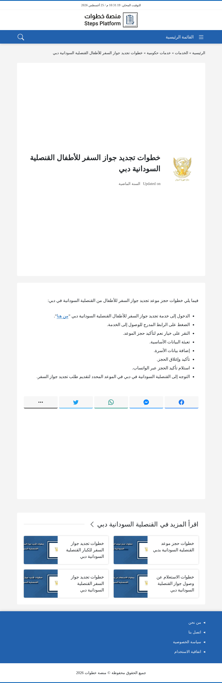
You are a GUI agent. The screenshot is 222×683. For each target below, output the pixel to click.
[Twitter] (76, 402)
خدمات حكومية (159, 53)
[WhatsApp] (111, 402)
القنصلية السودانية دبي (127, 524)
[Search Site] (20, 37)
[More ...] (41, 402)
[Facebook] (181, 402)
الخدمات (181, 53)
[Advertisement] (111, 107)
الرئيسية (198, 53)
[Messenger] (146, 402)
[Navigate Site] (185, 37)
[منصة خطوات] (111, 20)
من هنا (62, 316)
